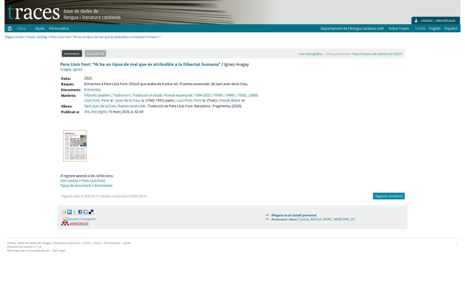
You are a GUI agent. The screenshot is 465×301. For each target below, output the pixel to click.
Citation (303, 219)
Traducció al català (147, 95)
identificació (445, 20)
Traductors (121, 95)
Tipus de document (75, 185)
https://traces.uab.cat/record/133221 (377, 54)
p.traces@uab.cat (37, 250)
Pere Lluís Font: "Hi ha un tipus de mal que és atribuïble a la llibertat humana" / (141, 64)
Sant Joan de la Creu (100, 105)
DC (353, 219)
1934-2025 (203, 95)
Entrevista (92, 89)
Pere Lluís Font (93, 180)
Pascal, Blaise (230, 100)
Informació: (72, 53)
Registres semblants (389, 196)
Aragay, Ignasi (71, 69)
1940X (230, 95)
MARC (327, 219)
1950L (242, 95)
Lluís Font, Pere (96, 100)
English (435, 28)
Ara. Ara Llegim (95, 111)
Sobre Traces (399, 28)
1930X (218, 95)
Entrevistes (103, 185)
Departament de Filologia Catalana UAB (352, 28)
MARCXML (341, 219)
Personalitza (59, 28)
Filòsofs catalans (97, 95)
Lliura (97, 243)
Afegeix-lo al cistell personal (293, 215)
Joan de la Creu (128, 100)
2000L (254, 95)
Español (451, 28)
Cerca (21, 28)
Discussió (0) (95, 53)
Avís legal (59, 250)
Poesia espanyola (178, 95)
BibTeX (316, 219)
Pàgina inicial (14, 37)
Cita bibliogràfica (310, 54)
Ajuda (39, 28)
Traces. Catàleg (37, 37)
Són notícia (69, 180)
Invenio (28, 246)
